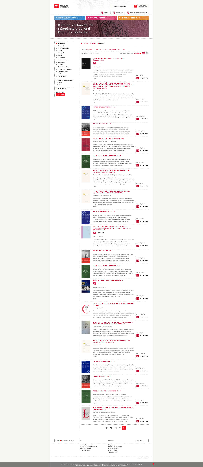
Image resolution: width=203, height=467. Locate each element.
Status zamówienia (85, 448)
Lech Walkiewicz (97, 326)
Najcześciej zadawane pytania (88, 446)
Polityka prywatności (114, 448)
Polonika (60, 64)
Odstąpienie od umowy (115, 446)
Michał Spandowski (98, 308)
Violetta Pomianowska (110, 141)
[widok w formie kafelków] (147, 53)
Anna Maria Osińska (98, 90)
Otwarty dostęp (62, 76)
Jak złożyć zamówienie (86, 445)
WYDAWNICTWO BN (90, 43)
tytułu (128, 53)
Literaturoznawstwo (63, 60)
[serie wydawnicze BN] (69, 18)
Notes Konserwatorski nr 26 (104, 212)
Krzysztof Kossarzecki (105, 195)
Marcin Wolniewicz (107, 326)
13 (120, 428)
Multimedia (61, 74)
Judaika (60, 55)
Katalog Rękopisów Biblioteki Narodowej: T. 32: (111, 192)
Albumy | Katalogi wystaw (65, 69)
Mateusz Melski (128, 175)
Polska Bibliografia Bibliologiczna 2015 (108, 139)
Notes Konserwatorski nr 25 (104, 361)
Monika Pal (108, 175)
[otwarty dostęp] (101, 18)
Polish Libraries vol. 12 (102, 251)
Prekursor (146, 458)
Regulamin (111, 445)
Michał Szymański (97, 345)
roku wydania (136, 53)
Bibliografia (61, 46)
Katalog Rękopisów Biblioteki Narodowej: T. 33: (113, 85)
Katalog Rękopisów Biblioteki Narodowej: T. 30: (111, 341)
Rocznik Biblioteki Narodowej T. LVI (107, 156)
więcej (139, 464)
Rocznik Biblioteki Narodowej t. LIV (107, 391)
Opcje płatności (112, 452)
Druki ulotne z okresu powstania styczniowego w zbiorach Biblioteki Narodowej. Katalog (113, 323)
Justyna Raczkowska (117, 175)
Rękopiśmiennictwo (63, 67)
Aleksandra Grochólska (99, 175)
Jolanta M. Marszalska (99, 412)
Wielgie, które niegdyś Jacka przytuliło (108, 280)
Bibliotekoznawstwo (63, 48)
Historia (60, 50)
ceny (131, 53)
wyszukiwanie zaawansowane (143, 6)
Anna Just (95, 195)
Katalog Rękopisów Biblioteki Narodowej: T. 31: (111, 171)
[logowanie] (118, 13)
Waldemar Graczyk (110, 412)
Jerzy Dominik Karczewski (100, 287)
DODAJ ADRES (60, 94)
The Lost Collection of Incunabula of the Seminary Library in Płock (113, 408)
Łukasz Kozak (96, 67)
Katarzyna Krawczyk (98, 141)
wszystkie (88, 49)
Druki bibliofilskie (63, 71)
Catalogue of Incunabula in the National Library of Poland (113, 304)
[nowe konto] (137, 13)
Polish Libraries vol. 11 (102, 376)
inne (124, 49)
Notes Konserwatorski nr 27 (104, 107)
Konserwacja (61, 57)
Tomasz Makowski (98, 236)
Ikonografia (61, 53)
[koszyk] (104, 13)
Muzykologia (61, 62)
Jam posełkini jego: (109, 59)
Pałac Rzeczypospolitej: (112, 228)
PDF (60, 84)
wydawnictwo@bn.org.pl (67, 440)
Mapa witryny (140, 440)
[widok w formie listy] (143, 53)
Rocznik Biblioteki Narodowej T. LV (106, 266)
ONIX (60, 82)
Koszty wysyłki (112, 450)
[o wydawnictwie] (133, 18)
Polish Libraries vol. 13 (102, 124)
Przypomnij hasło (85, 450)
